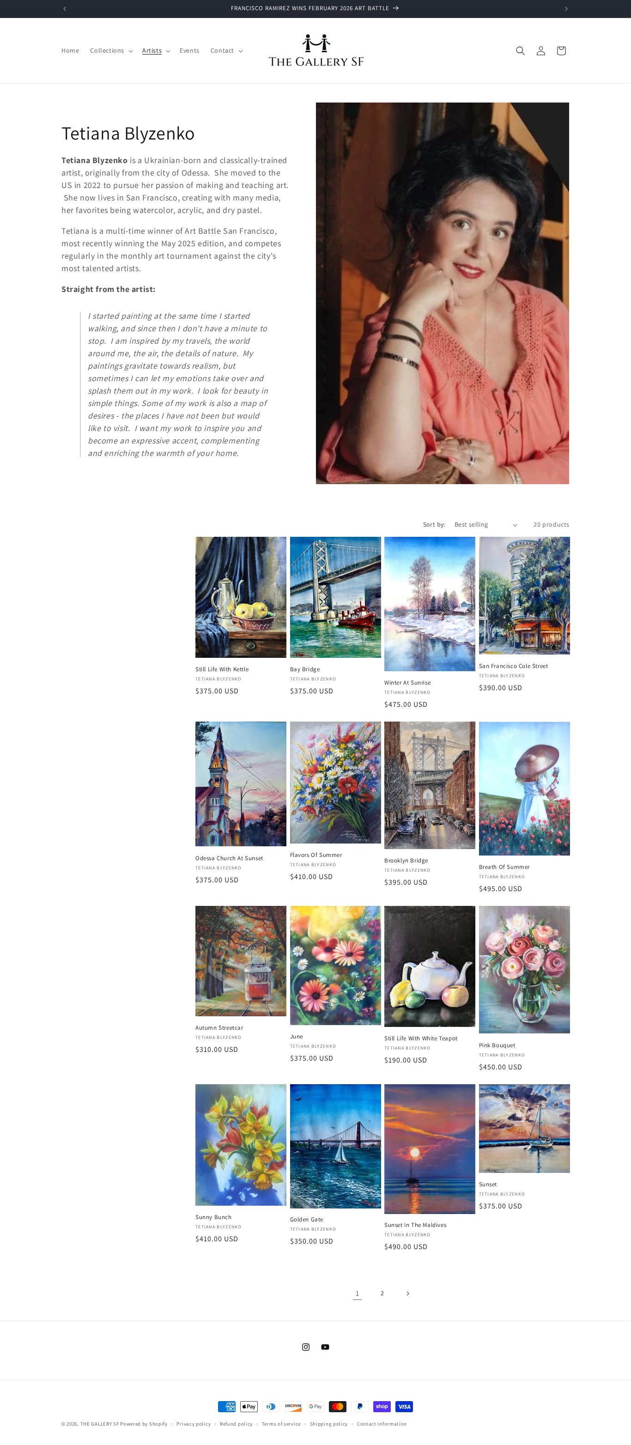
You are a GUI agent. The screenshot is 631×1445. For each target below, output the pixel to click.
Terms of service (281, 1424)
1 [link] (357, 1293)
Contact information (382, 1424)
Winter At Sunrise (407, 682)
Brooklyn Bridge (406, 860)
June (296, 1036)
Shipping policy (329, 1424)
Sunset (488, 1184)
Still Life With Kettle (222, 669)
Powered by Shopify (144, 1424)
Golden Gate (307, 1219)
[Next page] (407, 1293)
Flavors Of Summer (316, 855)
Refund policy (236, 1424)
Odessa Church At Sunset (229, 858)
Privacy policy (193, 1424)
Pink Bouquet (497, 1045)
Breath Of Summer (504, 867)
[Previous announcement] (65, 9)
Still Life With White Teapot (421, 1038)
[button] (111, 50)
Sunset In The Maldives (415, 1225)
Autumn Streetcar (219, 1028)
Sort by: (434, 524)
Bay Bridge (305, 669)
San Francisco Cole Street (513, 666)
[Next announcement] (566, 9)
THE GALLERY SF (99, 1424)
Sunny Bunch (213, 1217)
